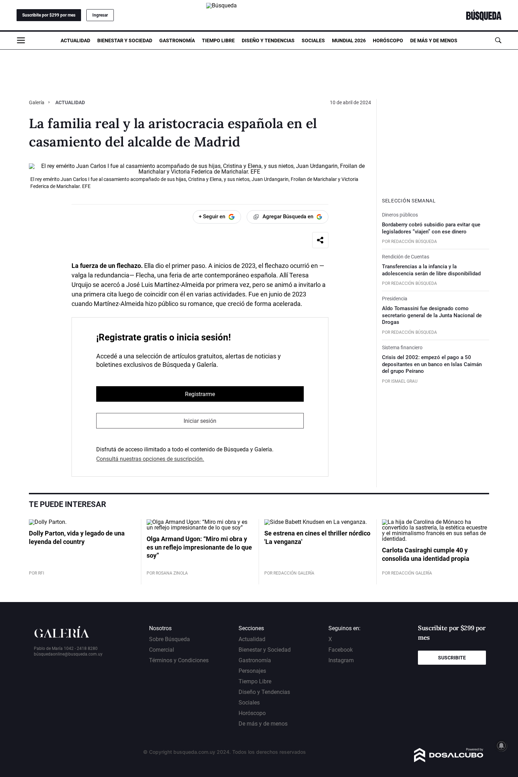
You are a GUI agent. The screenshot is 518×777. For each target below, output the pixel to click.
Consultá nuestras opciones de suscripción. (150, 459)
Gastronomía (177, 40)
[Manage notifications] (501, 745)
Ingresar (100, 15)
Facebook (340, 649)
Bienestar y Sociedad (124, 40)
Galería (37, 102)
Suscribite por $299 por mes (48, 15)
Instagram (341, 660)
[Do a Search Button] (498, 40)
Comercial (161, 649)
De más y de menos (433, 40)
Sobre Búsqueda (169, 639)
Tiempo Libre (218, 40)
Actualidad (75, 40)
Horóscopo (388, 40)
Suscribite (452, 657)
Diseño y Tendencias (268, 40)
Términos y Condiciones (179, 660)
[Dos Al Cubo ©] (448, 760)
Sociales (313, 40)
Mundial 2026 (349, 40)
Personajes (252, 671)
